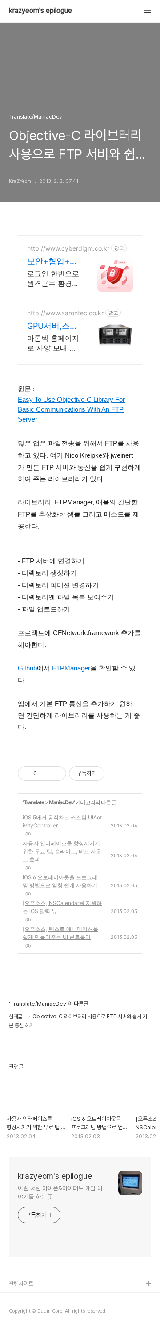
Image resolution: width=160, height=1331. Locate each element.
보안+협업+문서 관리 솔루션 (53, 261)
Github (27, 668)
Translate (34, 802)
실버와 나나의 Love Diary (39, 1298)
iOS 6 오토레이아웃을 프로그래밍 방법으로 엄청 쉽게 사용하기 (60, 881)
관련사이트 (21, 1283)
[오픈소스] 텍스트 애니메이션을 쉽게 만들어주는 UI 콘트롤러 (60, 933)
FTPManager (71, 668)
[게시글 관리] (56, 773)
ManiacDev (61, 802)
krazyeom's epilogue (40, 11)
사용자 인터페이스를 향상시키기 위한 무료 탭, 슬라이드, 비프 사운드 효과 (62, 851)
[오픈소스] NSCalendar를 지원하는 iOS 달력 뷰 (62, 907)
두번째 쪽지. (22, 1313)
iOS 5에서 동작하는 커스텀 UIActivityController (62, 821)
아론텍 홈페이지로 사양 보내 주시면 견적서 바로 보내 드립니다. (53, 343)
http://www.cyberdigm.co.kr (68, 248)
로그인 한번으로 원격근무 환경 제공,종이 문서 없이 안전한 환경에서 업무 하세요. (53, 278)
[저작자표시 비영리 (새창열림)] (112, 773)
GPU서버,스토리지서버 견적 (52, 326)
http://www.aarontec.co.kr (65, 313)
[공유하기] (45, 773)
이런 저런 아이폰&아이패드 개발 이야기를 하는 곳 (60, 1192)
